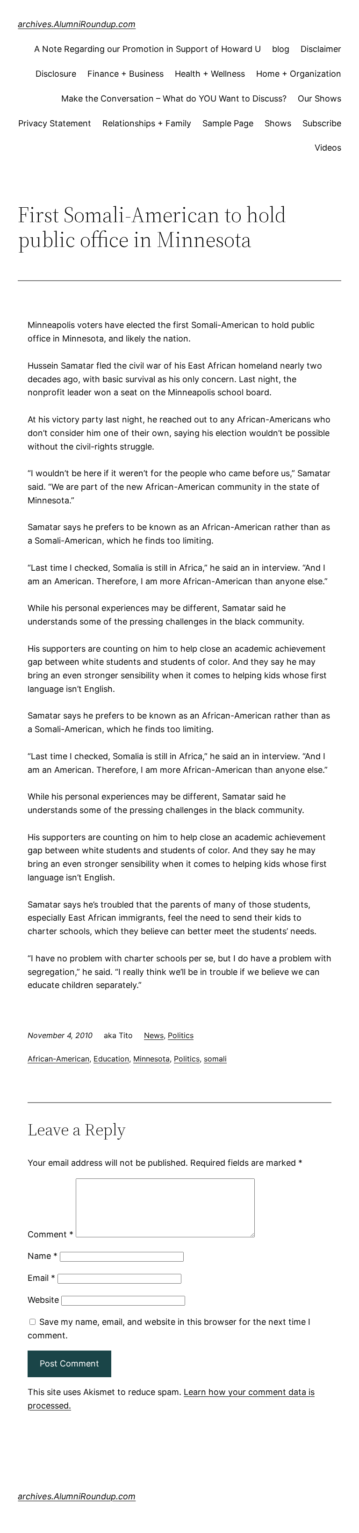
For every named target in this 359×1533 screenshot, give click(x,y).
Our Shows (319, 98)
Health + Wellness (210, 74)
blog (280, 49)
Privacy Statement (54, 123)
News (154, 1035)
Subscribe (321, 123)
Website (43, 1300)
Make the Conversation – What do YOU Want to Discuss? (174, 98)
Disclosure (56, 74)
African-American (58, 1058)
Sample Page (227, 123)
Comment (50, 1234)
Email (41, 1278)
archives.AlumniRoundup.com (77, 24)
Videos (328, 148)
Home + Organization (298, 74)
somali (215, 1058)
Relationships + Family (146, 123)
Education (111, 1058)
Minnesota (151, 1058)
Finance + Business (125, 74)
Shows (278, 123)
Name (42, 1256)
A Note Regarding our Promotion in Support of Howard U (147, 49)
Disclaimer (321, 49)
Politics (181, 1035)
